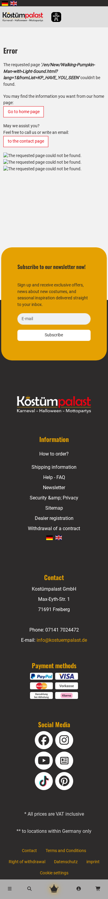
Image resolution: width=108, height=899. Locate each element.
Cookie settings (54, 873)
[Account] (78, 889)
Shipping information (54, 467)
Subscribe (54, 335)
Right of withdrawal (27, 861)
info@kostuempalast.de (62, 640)
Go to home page (24, 111)
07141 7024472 (62, 630)
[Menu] (10, 889)
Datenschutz (66, 861)
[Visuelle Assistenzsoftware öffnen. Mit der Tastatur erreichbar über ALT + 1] (52, 17)
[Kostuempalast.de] (24, 16)
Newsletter (54, 487)
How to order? (54, 454)
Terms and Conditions (66, 850)
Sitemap (54, 508)
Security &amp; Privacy (54, 498)
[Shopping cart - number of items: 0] (98, 889)
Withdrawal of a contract (54, 528)
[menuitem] (5, 3)
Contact (29, 850)
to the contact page (26, 141)
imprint (93, 861)
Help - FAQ (54, 477)
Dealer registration (54, 518)
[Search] (30, 889)
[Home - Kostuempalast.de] (54, 404)
